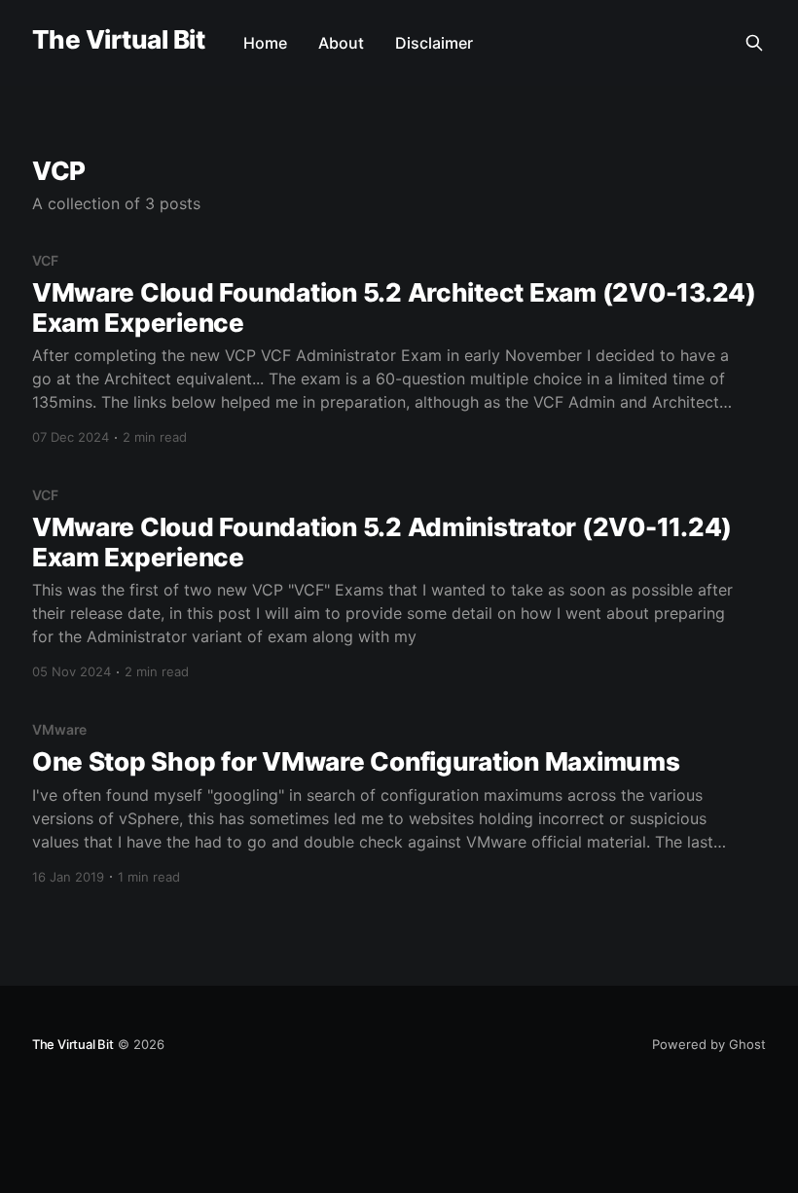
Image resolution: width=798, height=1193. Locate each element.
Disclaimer (434, 43)
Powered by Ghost (709, 1044)
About (341, 43)
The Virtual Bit (118, 40)
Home (265, 43)
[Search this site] (754, 42)
